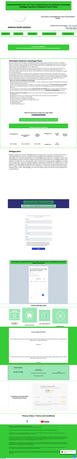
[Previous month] (33, 279)
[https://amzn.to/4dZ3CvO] (38, 115)
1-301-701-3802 (72, 25)
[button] (34, 274)
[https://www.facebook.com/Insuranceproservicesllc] (27, 421)
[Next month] (44, 279)
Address (26, 236)
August (37, 278)
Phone (26, 230)
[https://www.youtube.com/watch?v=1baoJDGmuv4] (45, 421)
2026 (40, 278)
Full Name (27, 219)
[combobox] (26, 233)
